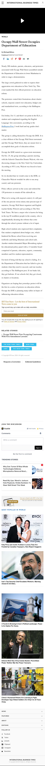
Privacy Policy (21, 321)
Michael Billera (9, 52)
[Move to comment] (28, 59)
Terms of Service (9, 321)
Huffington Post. (8, 126)
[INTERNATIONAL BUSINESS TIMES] (22, 3)
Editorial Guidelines (33, 362)
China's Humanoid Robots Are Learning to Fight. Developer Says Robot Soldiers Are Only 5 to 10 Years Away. (21, 700)
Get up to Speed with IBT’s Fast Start (31, 498)
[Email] (24, 59)
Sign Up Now (12, 501)
